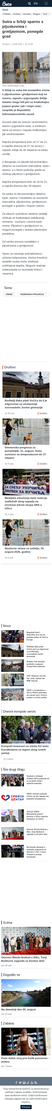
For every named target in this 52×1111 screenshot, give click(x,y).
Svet (45, 14)
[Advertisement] (26, 334)
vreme (9, 294)
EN (36, 3)
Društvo (17, 14)
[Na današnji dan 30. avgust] (26, 993)
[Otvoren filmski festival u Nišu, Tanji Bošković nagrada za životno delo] (26, 941)
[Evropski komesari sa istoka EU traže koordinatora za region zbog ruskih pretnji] (26, 730)
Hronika (27, 14)
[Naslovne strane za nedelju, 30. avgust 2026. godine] (26, 532)
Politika (7, 14)
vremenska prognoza (32, 294)
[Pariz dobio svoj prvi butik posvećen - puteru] (26, 1041)
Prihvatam (26, 1107)
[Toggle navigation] (46, 3)
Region (36, 14)
